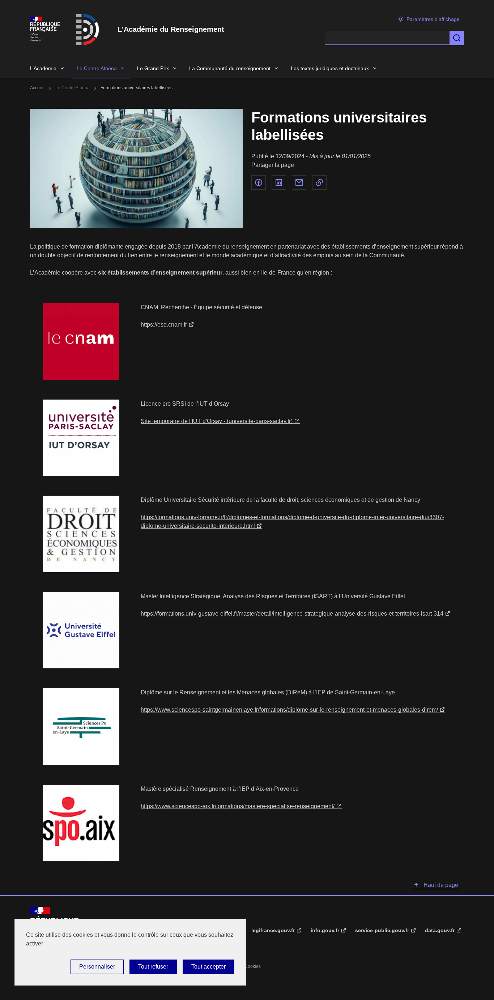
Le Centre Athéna (97, 68)
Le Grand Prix (153, 68)
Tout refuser (153, 967)
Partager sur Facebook (258, 182)
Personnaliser (97, 967)
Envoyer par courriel (299, 182)
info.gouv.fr (325, 930)
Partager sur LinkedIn (279, 182)
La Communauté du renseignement (230, 68)
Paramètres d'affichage (433, 19)
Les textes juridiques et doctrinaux (330, 68)
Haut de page (440, 885)
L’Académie (43, 68)
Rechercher (457, 38)
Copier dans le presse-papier (319, 182)
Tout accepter (208, 967)
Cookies (252, 966)
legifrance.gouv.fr (273, 930)
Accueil (37, 87)
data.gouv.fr (440, 930)
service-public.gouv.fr (382, 930)
